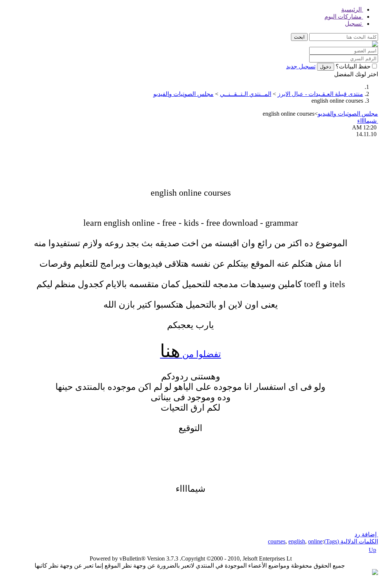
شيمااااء (367, 121)
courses (276, 541)
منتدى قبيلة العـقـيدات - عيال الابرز (320, 94)
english (296, 541)
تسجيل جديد (301, 66)
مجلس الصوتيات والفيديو (183, 94)
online (315, 541)
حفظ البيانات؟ (353, 66)
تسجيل (354, 23)
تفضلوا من (190, 354)
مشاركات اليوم (343, 16)
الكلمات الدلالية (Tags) (351, 541)
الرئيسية (352, 9)
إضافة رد (366, 534)
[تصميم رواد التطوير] (375, 573)
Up (372, 550)
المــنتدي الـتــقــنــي (245, 94)
